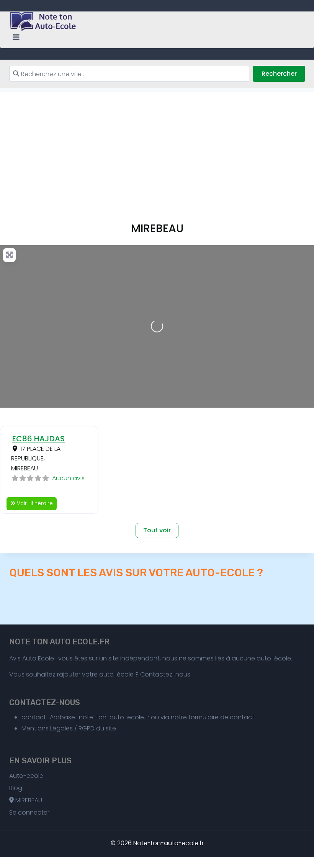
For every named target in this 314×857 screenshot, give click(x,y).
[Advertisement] (157, 145)
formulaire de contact (221, 717)
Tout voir (157, 530)
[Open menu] (16, 37)
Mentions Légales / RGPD (58, 728)
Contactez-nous (165, 674)
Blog (15, 788)
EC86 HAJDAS (38, 438)
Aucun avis (68, 478)
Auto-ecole (26, 775)
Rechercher (279, 73)
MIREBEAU (28, 800)
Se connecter (29, 812)
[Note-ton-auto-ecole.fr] (43, 21)
